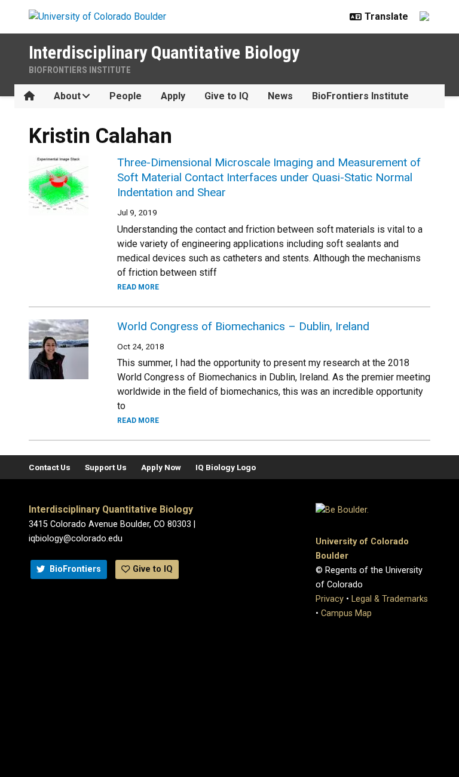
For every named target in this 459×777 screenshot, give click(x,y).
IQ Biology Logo (225, 467)
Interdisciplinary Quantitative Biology (164, 52)
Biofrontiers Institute (80, 70)
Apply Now (161, 467)
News (280, 96)
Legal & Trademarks (389, 599)
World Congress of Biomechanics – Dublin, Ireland (243, 326)
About (67, 96)
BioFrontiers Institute (360, 96)
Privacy (330, 599)
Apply (173, 96)
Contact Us (50, 467)
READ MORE (138, 287)
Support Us (106, 467)
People (125, 96)
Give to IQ (226, 96)
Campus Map (346, 613)
